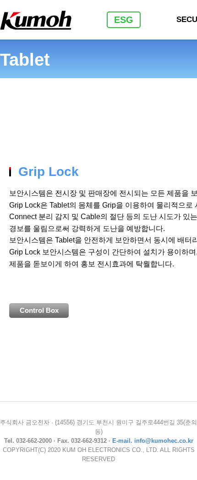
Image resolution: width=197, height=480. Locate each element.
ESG (123, 20)
